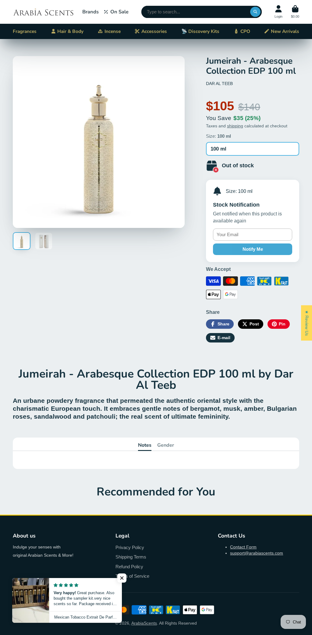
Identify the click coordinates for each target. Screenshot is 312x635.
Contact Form (243, 547)
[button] (121, 578)
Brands (90, 11)
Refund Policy (129, 566)
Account (278, 11)
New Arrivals (285, 31)
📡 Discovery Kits (200, 31)
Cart (295, 11)
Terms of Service (132, 576)
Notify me (253, 249)
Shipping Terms (130, 556)
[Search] (255, 12)
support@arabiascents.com (256, 553)
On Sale (119, 11)
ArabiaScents (144, 623)
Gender (165, 445)
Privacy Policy (129, 547)
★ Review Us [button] (306, 323)
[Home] (43, 12)
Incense (113, 31)
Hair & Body (70, 31)
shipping (235, 125)
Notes (144, 445)
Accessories (154, 31)
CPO (245, 31)
